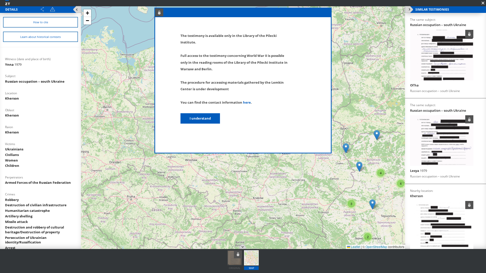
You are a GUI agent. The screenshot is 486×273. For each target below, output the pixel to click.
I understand (200, 118)
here (247, 102)
